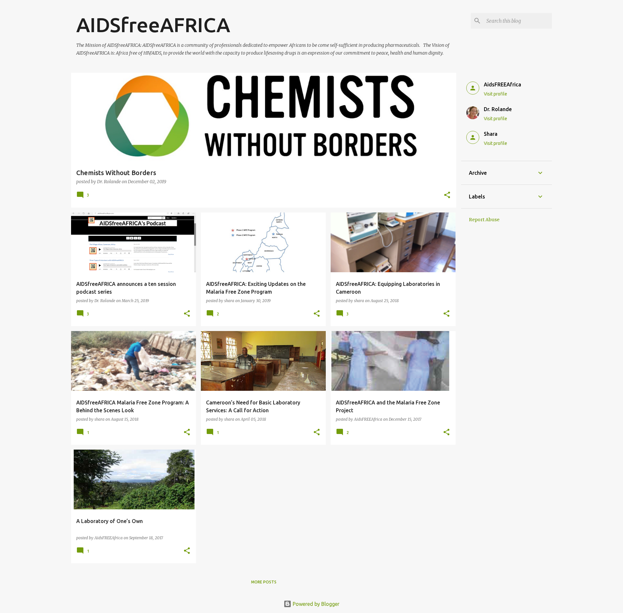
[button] (447, 195)
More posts (263, 582)
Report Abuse (484, 220)
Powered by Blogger (315, 604)
